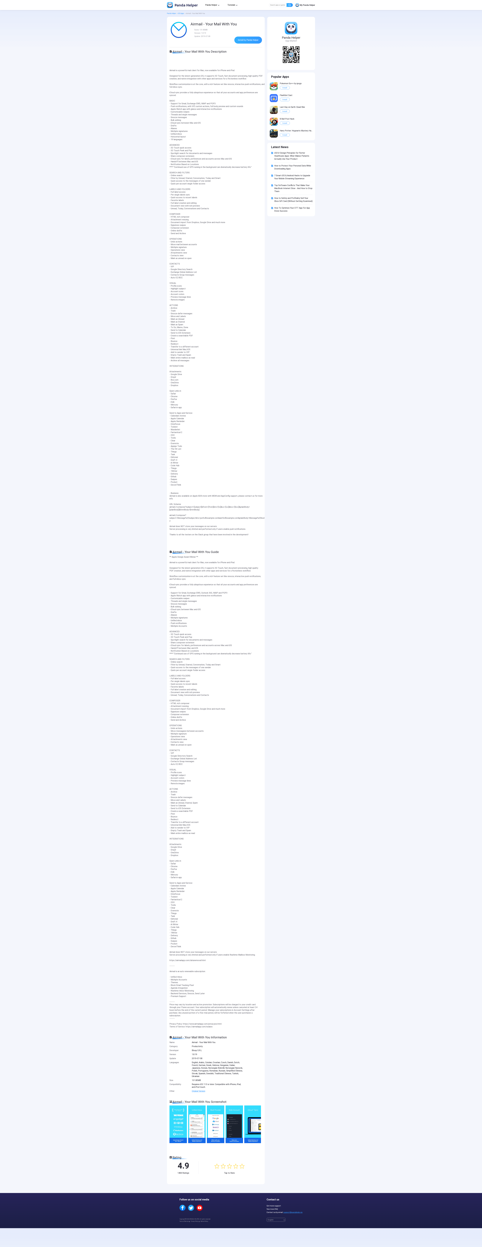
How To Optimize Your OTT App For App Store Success (292, 209)
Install (284, 88)
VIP (276, 83)
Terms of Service (184, 1221)
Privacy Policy (194, 1221)
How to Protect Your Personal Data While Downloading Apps (292, 167)
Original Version (198, 1091)
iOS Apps (181, 13)
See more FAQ (272, 1209)
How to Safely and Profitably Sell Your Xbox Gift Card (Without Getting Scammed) (293, 199)
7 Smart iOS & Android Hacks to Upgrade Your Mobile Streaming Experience (292, 177)
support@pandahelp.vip (293, 1212)
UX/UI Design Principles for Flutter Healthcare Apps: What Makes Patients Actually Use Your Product (291, 156)
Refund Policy (204, 1221)
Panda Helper (186, 5)
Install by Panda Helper (248, 40)
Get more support (274, 1206)
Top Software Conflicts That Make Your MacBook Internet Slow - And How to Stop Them (293, 188)
